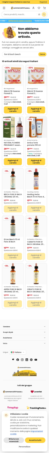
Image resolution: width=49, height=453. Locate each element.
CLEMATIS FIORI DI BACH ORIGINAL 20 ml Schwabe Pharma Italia (35, 243)
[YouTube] (36, 359)
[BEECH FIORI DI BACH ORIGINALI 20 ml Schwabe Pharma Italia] (13, 179)
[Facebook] (17, 359)
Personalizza (24, 446)
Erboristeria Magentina (32, 140)
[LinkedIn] (27, 359)
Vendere (6, 327)
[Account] (33, 7)
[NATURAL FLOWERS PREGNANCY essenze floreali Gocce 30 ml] (13, 127)
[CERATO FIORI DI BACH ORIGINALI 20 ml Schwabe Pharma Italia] (36, 273)
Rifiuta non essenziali (14, 440)
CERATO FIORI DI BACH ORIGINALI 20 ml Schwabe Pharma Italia (35, 290)
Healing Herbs (33, 192)
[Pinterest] (31, 359)
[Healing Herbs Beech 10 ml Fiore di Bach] (36, 179)
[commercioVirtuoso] (20, 8)
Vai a (5, 343)
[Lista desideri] (38, 7)
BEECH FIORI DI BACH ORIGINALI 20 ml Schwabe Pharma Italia (13, 195)
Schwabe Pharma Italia (11, 192)
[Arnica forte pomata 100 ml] (36, 127)
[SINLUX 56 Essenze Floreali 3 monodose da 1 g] (13, 75)
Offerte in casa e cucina (23, 21)
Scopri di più (8, 332)
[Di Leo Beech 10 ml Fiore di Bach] (13, 226)
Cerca (42, 54)
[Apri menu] (4, 7)
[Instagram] (22, 359)
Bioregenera (9, 89)
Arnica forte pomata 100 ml (34, 144)
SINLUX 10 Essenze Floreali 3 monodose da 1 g (35, 92)
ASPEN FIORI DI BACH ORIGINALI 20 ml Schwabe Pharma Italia (13, 290)
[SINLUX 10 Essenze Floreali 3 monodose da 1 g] (36, 75)
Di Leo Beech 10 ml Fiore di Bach (12, 240)
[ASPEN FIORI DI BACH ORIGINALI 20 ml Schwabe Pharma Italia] (13, 273)
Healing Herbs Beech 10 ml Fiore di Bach (35, 195)
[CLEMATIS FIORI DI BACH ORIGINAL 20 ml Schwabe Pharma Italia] (36, 226)
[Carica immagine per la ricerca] (39, 14)
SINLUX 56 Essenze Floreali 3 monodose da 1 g (12, 92)
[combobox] (19, 14)
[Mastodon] (13, 359)
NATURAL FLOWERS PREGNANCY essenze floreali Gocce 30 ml (13, 144)
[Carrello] (44, 7)
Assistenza (7, 338)
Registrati (43, 2)
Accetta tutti (35, 440)
